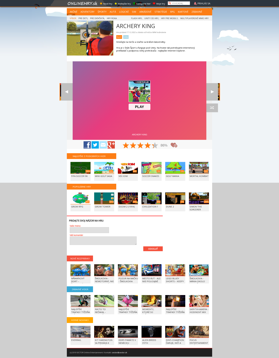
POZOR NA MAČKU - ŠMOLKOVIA (128, 280)
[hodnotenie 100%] (155, 145)
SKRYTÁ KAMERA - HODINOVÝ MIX (199, 311)
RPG (172, 11)
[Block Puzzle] (67, 92)
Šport (119, 37)
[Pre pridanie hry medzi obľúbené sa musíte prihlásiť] (174, 145)
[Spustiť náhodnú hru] (212, 107)
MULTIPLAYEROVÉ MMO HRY (194, 18)
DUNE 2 (170, 206)
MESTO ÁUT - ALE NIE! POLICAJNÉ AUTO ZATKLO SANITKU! (151, 283)
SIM (134, 11)
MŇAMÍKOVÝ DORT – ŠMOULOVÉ (77, 281)
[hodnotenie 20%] (126, 145)
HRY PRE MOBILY (169, 18)
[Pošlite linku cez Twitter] (95, 145)
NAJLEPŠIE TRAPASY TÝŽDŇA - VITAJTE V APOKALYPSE (128, 313)
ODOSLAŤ (153, 248)
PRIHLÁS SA (203, 3)
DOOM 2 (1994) (127, 206)
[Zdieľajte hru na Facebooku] (87, 145)
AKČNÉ (73, 11)
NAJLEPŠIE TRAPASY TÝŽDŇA (175, 311)
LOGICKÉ (124, 11)
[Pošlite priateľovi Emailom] (103, 145)
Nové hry (107, 3)
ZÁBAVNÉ (197, 11)
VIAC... (71, 15)
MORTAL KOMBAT (199, 176)
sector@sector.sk (119, 352)
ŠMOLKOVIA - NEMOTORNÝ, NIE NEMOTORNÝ (104, 281)
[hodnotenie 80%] (147, 145)
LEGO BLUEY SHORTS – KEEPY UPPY (175, 281)
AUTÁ (113, 11)
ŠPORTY (102, 11)
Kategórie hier (143, 3)
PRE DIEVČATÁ (97, 18)
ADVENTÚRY (87, 11)
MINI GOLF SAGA (103, 176)
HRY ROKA (112, 18)
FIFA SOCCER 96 (79, 176)
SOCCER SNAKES (150, 176)
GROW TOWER (102, 206)
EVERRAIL (76, 340)
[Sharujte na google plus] (111, 145)
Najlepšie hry (124, 3)
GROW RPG (77, 206)
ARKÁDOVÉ (145, 11)
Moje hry (160, 3)
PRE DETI (82, 18)
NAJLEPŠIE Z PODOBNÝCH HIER (89, 156)
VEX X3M (123, 176)
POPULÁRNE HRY (82, 186)
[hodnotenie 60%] (140, 145)
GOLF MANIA (172, 176)
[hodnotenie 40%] (133, 145)
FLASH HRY (136, 18)
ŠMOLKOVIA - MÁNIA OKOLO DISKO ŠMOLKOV (198, 281)
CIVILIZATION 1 (150, 206)
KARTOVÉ (183, 11)
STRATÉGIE (161, 11)
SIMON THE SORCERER (196, 208)
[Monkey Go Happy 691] (212, 92)
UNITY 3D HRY (151, 18)
